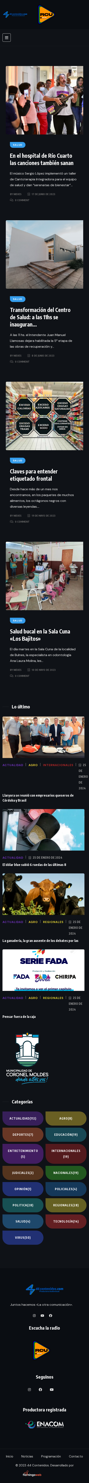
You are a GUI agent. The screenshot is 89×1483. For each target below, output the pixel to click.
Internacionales (66, 1153)
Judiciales (23, 1173)
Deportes (23, 1134)
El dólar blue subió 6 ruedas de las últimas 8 (34, 865)
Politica (23, 1205)
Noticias (27, 1456)
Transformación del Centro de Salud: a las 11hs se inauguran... (40, 317)
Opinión (22, 1189)
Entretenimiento (23, 1153)
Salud (23, 1221)
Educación (66, 1134)
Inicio (9, 1456)
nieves (17, 194)
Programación (51, 1456)
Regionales (66, 1205)
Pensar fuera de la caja (19, 1017)
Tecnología (66, 1221)
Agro (65, 1118)
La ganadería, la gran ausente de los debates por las (40, 941)
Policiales (66, 1189)
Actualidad (23, 1118)
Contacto (76, 1456)
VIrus (23, 1237)
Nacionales (66, 1173)
